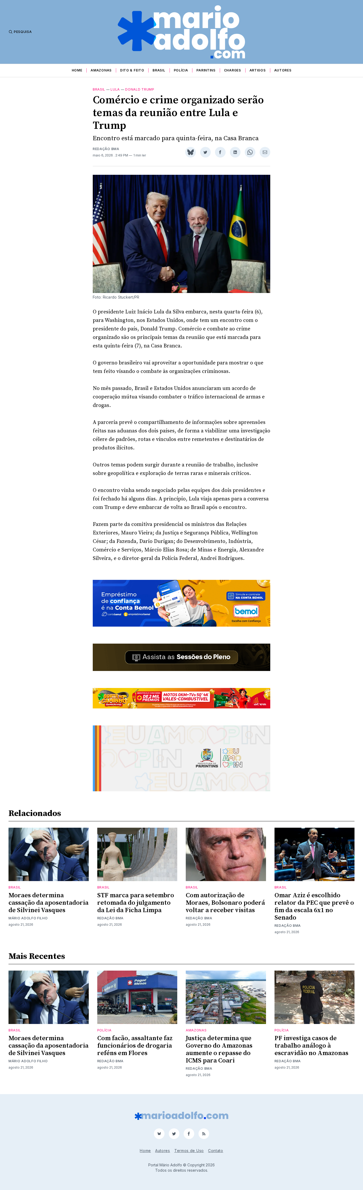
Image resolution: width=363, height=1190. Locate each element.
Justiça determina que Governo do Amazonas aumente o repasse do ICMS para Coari (219, 1049)
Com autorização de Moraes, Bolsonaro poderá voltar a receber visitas (225, 902)
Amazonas (101, 70)
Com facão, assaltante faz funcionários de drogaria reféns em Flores (134, 1045)
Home (77, 70)
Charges (232, 70)
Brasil (159, 70)
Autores (283, 70)
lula (115, 89)
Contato (215, 1150)
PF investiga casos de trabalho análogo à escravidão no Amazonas (311, 1045)
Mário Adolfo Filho (28, 918)
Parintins (205, 70)
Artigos (258, 70)
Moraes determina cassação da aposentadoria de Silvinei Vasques (48, 902)
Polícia (181, 70)
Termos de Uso (189, 1150)
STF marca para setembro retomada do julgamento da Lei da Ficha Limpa (135, 902)
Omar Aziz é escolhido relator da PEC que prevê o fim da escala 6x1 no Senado (314, 906)
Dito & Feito (132, 70)
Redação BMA (106, 149)
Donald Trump (139, 89)
